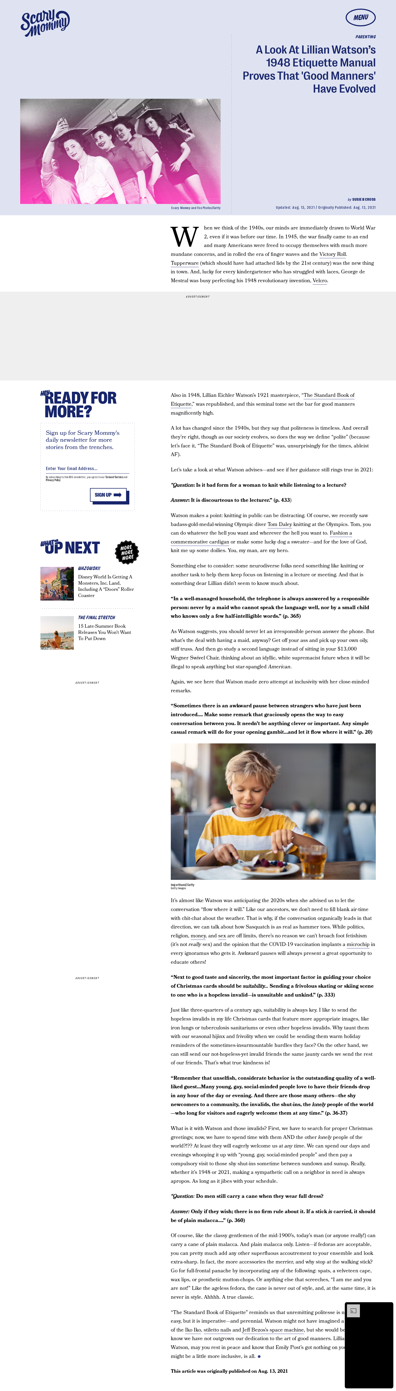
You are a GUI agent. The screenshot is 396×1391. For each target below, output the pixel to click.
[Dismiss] (387, 1307)
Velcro (320, 280)
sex (222, 936)
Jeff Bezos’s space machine (273, 1330)
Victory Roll (332, 254)
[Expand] (350, 1307)
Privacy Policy (53, 480)
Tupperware (185, 263)
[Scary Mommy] (45, 23)
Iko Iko (193, 1330)
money (198, 936)
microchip (358, 944)
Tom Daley (280, 524)
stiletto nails (217, 1330)
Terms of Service (114, 477)
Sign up (103, 495)
